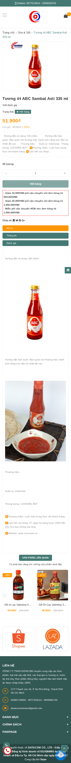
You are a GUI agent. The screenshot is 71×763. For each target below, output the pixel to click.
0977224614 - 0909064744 (41, 3)
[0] (66, 16)
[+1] (23, 220)
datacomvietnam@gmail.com (26, 708)
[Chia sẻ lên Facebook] (14, 220)
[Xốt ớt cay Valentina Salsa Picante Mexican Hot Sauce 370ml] (18, 585)
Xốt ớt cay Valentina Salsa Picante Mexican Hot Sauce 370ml (18, 604)
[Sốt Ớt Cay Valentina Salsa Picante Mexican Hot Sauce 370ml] (53, 585)
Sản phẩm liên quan (35, 557)
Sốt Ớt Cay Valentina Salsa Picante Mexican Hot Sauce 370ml (53, 604)
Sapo (43, 759)
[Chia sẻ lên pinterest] (20, 220)
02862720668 (18, 700)
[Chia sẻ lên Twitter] (17, 220)
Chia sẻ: (7, 220)
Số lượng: (8, 164)
